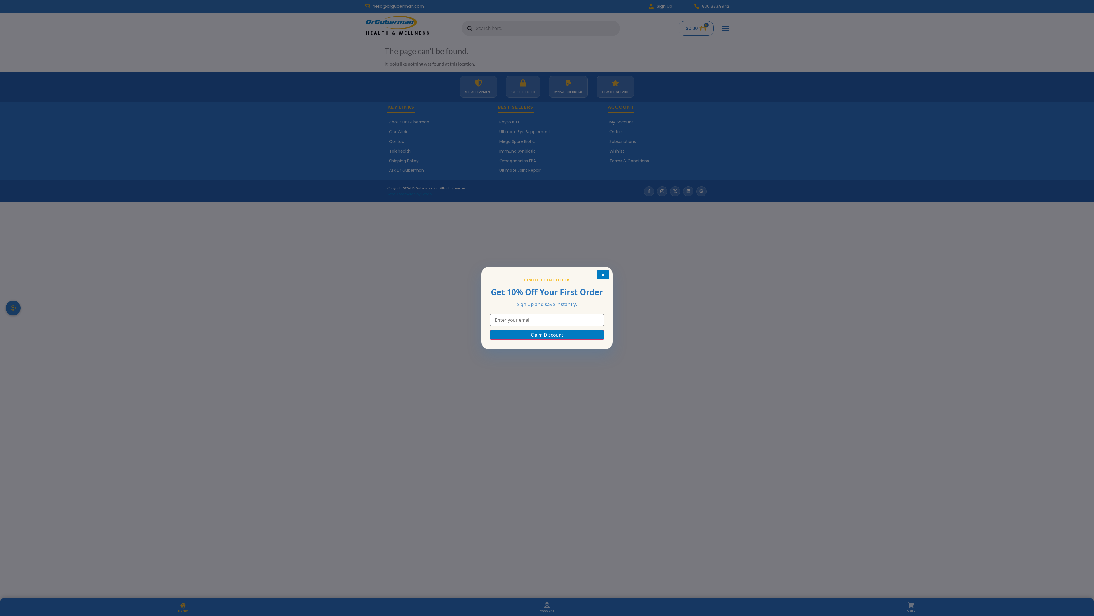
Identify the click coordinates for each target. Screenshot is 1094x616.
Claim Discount (547, 335)
